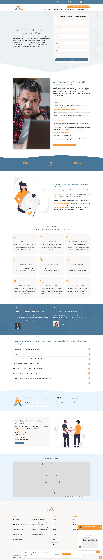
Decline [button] (76, 554)
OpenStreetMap (74, 496)
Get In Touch (19, 443)
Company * (57, 34)
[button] (42, 464)
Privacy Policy (15, 557)
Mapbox (89, 496)
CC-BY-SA (82, 496)
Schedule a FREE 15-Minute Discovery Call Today (36, 406)
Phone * (57, 48)
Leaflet (67, 496)
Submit (71, 59)
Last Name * (58, 27)
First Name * (58, 20)
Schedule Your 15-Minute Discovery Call (64, 145)
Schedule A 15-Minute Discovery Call (79, 6)
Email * (56, 41)
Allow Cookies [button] (66, 554)
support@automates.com (24, 439)
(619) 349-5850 (61, 7)
